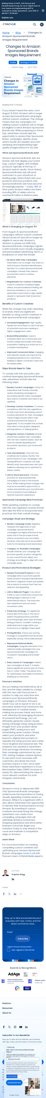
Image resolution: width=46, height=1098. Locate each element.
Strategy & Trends (28, 62)
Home (6, 32)
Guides (13, 62)
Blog (18, 32)
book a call (29, 853)
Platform (6, 1003)
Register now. (7, 17)
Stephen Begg (17, 67)
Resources (7, 1008)
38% (36, 186)
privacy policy (26, 947)
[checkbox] (23, 950)
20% (4, 755)
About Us (6, 1013)
